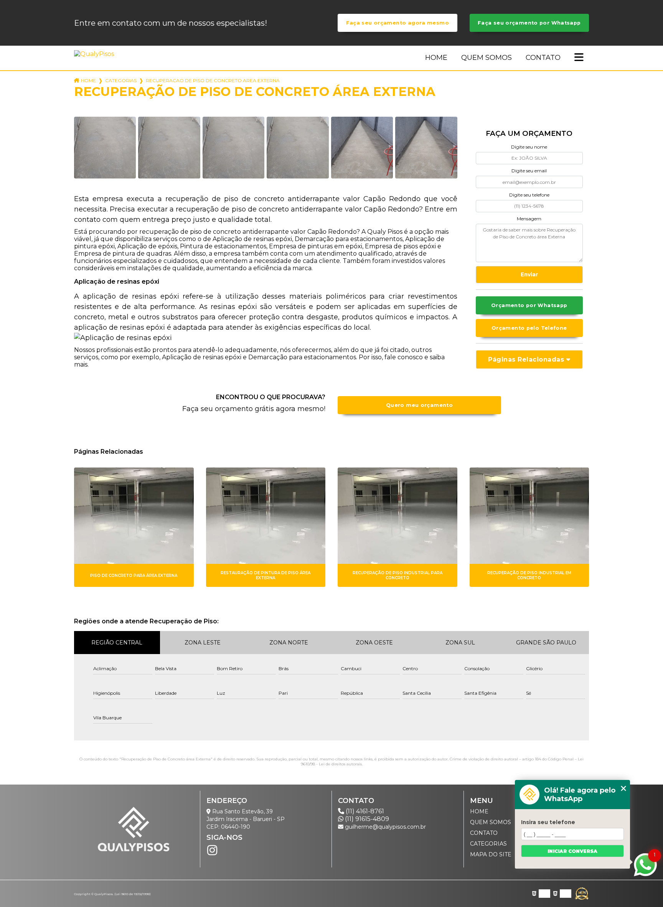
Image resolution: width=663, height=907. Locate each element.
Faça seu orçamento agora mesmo (397, 23)
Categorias (121, 80)
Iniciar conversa (572, 851)
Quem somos (486, 57)
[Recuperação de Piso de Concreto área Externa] (105, 147)
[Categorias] (579, 58)
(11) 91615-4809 (366, 819)
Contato (543, 57)
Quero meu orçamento (419, 405)
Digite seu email (529, 170)
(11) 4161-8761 (364, 811)
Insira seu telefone (548, 822)
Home (436, 57)
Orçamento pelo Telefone (529, 328)
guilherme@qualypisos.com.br (384, 826)
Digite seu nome (529, 147)
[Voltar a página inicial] (95, 54)
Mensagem (529, 218)
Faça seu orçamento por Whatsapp (529, 23)
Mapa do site (490, 854)
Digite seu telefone (529, 195)
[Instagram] (212, 850)
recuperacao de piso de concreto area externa (213, 80)
